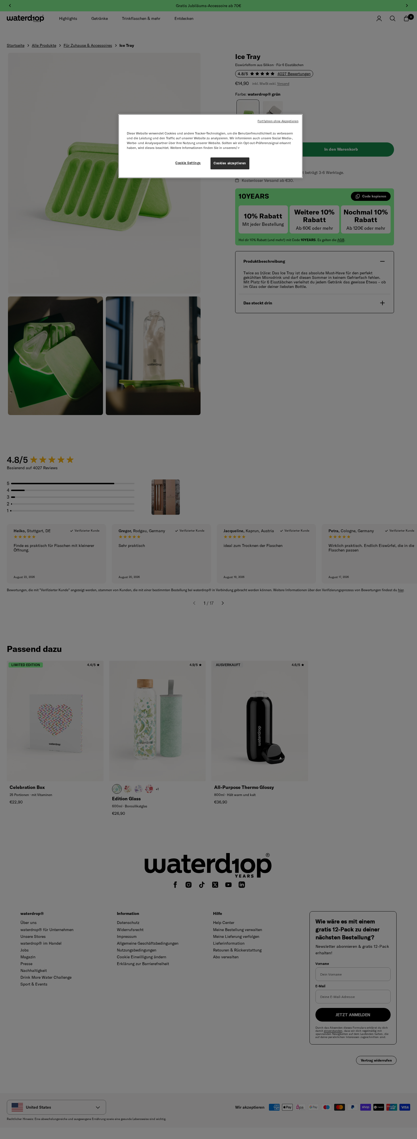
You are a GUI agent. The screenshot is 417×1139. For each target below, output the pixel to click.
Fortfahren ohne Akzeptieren (278, 121)
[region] (210, 146)
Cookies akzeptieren (230, 163)
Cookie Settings (188, 163)
